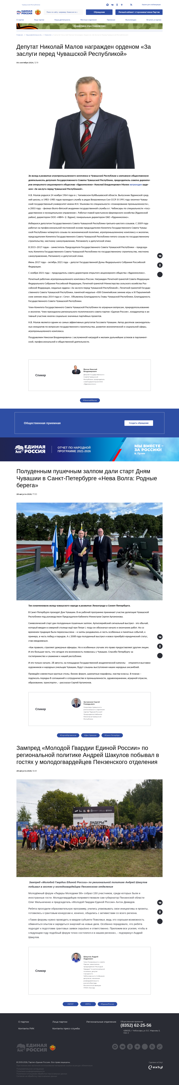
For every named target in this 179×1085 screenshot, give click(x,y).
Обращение (99, 12)
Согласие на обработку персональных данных (36, 1076)
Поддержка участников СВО (89, 26)
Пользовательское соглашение (30, 1069)
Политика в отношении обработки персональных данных (41, 1074)
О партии (20, 20)
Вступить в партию (153, 20)
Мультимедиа (130, 20)
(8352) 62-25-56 (136, 1025)
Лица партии (39, 20)
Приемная (111, 20)
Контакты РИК (26, 1028)
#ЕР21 (88, 1004)
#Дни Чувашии (90, 735)
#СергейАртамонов (68, 735)
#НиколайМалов (90, 400)
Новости (48, 35)
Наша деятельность (62, 20)
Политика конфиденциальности (30, 1071)
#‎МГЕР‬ (70, 1004)
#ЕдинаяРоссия (107, 1004)
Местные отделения (88, 20)
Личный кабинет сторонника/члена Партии (139, 12)
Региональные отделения (101, 1022)
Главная (19, 35)
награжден (135, 184)
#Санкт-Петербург (112, 735)
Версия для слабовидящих (151, 4)
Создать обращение (139, 423)
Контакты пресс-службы (66, 1028)
